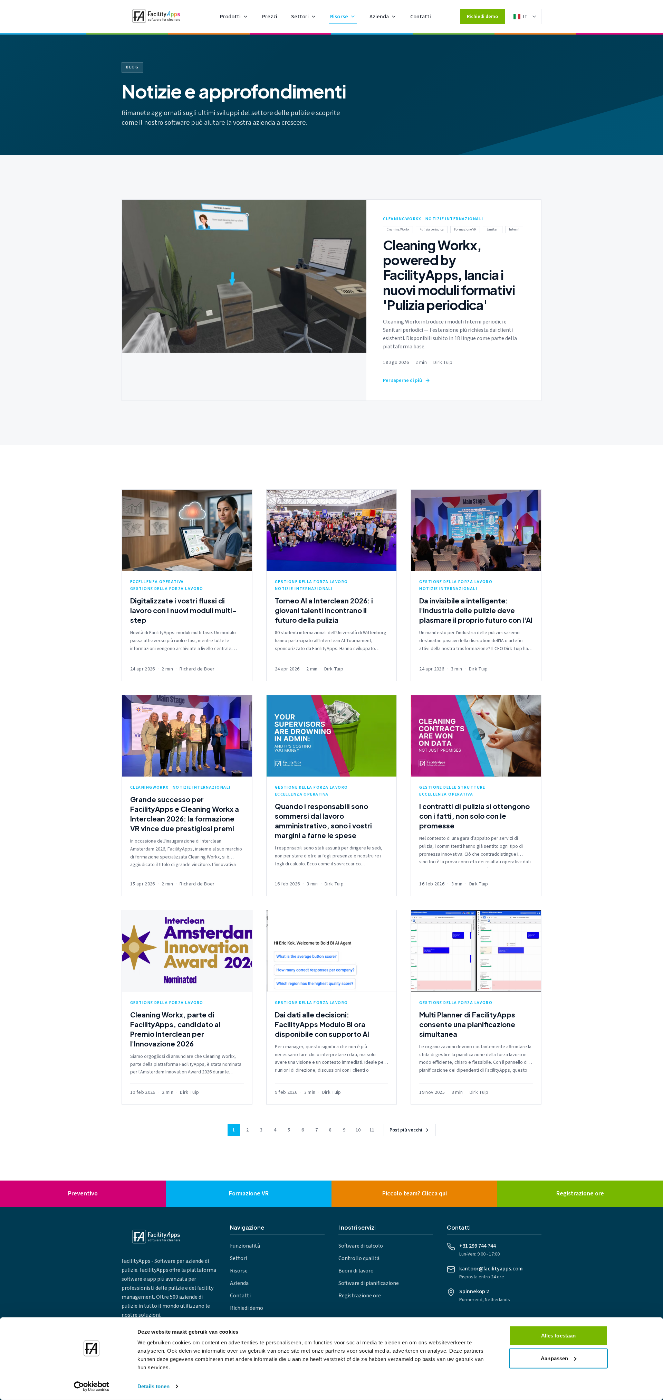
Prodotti (230, 16)
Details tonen (153, 1386)
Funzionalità (245, 1246)
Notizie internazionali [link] (454, 219)
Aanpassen (554, 1358)
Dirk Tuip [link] (442, 362)
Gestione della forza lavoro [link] (166, 589)
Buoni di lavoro (356, 1271)
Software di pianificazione (368, 1283)
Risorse (339, 16)
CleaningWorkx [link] (402, 219)
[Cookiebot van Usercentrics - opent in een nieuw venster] (91, 1386)
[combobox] (530, 16)
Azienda (379, 16)
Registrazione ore (359, 1295)
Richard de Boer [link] (197, 669)
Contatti (420, 16)
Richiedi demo (482, 16)
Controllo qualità (358, 1258)
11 (371, 1130)
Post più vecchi (406, 1130)
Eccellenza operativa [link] (157, 582)
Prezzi (269, 16)
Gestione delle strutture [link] (452, 787)
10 (358, 1130)
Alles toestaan (558, 1335)
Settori (300, 16)
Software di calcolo (360, 1246)
